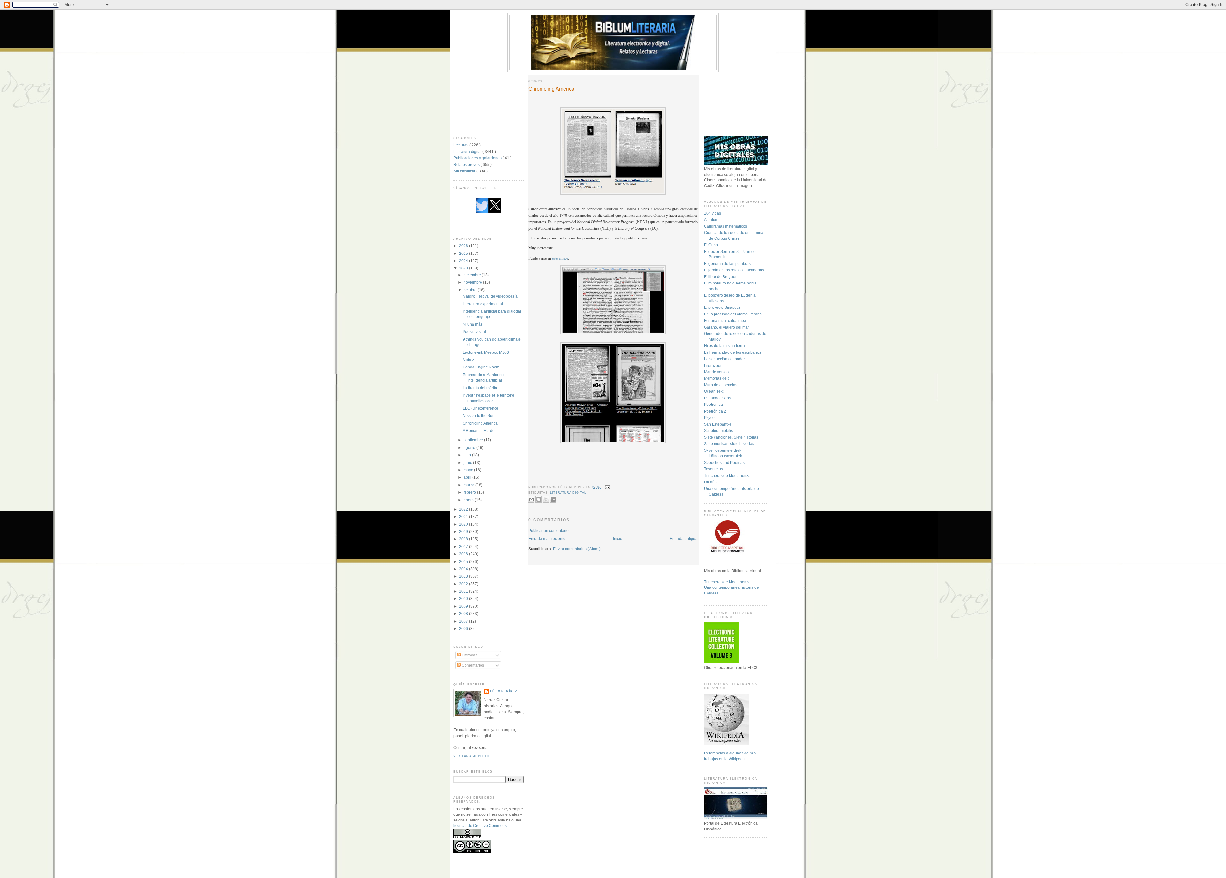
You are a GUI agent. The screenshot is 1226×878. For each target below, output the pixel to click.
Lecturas (461, 145)
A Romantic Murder (479, 430)
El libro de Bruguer (720, 277)
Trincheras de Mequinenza (727, 475)
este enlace (560, 258)
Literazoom (713, 365)
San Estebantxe (717, 424)
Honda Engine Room (481, 367)
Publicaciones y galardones (478, 158)
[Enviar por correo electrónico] (531, 499)
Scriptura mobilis (718, 430)
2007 (464, 621)
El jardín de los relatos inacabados (734, 270)
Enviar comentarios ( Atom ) (577, 549)
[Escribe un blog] (538, 499)
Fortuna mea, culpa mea (725, 320)
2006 (464, 628)
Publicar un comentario (548, 530)
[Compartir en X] (546, 499)
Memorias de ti (717, 378)
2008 (464, 613)
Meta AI (469, 360)
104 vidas (712, 213)
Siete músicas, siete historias (729, 444)
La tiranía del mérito (480, 388)
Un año (710, 482)
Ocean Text (713, 391)
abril (468, 477)
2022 (464, 509)
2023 (464, 268)
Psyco (709, 417)
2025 (464, 253)
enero (469, 500)
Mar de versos (716, 372)
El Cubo (711, 245)
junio (468, 462)
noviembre (473, 282)
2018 (464, 539)
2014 (464, 569)
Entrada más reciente (546, 538)
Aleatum (711, 219)
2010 (464, 598)
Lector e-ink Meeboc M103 (486, 352)
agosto (470, 447)
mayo (469, 470)
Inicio (617, 538)
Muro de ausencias (720, 385)
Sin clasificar (464, 171)
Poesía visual (474, 331)
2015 (464, 561)
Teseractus (713, 469)
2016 (464, 554)
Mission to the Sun (479, 415)
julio (468, 455)
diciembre (473, 275)
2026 (464, 246)
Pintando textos (717, 398)
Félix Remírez (503, 691)
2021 (464, 516)
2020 (464, 524)
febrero (470, 492)
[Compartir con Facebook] (553, 499)
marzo (469, 485)
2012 (464, 584)
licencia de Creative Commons (480, 825)
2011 (464, 591)
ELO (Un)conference (480, 408)
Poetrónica (713, 404)
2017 (464, 546)
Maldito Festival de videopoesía (490, 296)
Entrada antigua (684, 538)
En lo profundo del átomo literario (733, 314)
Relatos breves (467, 165)
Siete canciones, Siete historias (731, 437)
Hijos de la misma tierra (724, 346)
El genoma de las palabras (727, 263)
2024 (464, 261)
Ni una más (472, 324)
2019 (464, 531)
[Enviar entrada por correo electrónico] (607, 487)
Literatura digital (467, 151)
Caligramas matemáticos (725, 226)
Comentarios (472, 665)
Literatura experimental (483, 304)
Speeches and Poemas (724, 462)
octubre (471, 290)
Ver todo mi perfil (471, 756)
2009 (464, 606)
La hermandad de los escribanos (732, 352)
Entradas (469, 655)
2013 (464, 576)
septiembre (474, 440)
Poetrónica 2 (715, 411)
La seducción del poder (724, 359)
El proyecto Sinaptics (722, 307)
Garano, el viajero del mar (726, 327)
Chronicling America (480, 423)
